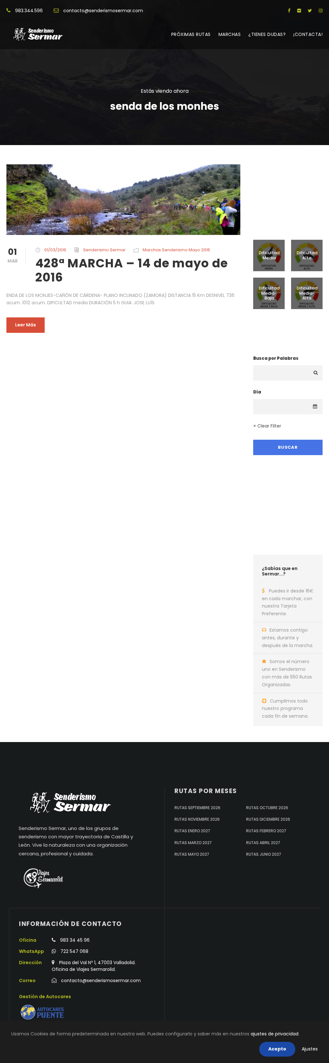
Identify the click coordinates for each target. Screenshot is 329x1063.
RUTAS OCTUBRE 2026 (267, 807)
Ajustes (310, 1049)
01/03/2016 (55, 250)
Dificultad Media (269, 255)
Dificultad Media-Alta (307, 293)
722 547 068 (74, 951)
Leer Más (25, 325)
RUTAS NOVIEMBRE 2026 (197, 819)
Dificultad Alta (307, 255)
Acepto (277, 1049)
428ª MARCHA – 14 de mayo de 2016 (131, 270)
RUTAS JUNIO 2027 (263, 854)
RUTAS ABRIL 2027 (263, 842)
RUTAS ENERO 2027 (192, 831)
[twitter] (310, 10)
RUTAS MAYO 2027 (191, 854)
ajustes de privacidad (274, 1034)
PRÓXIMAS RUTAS (191, 34)
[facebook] (289, 10)
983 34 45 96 (75, 940)
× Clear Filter (267, 426)
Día (257, 392)
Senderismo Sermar (104, 250)
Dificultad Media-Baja (269, 293)
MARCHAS (229, 34)
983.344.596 (29, 10)
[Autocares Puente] (43, 1012)
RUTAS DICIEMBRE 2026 (268, 819)
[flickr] (299, 10)
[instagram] (321, 10)
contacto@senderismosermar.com (103, 10)
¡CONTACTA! (308, 34)
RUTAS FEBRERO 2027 (266, 831)
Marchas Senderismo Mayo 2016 (176, 250)
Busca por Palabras (275, 358)
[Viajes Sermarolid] (43, 878)
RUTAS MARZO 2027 (193, 842)
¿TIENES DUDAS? (267, 34)
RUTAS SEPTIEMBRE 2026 (197, 807)
